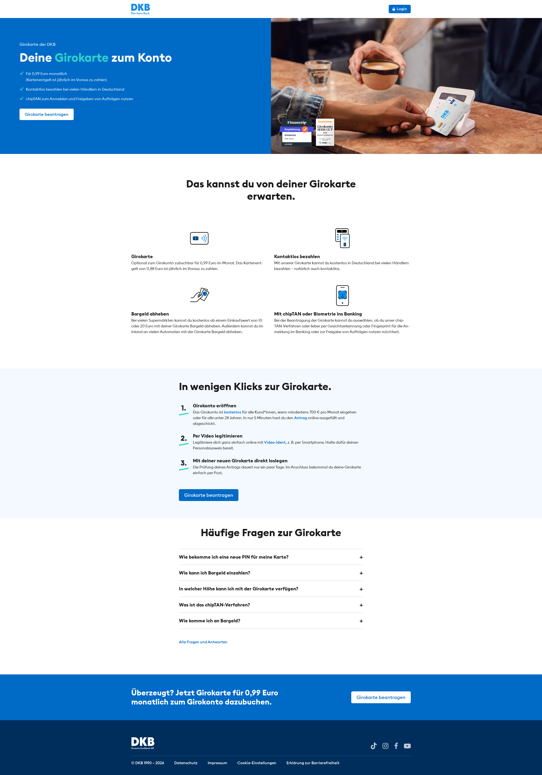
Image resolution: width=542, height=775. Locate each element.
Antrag (300, 417)
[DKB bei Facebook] (396, 745)
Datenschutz (186, 762)
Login (401, 8)
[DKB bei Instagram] (385, 745)
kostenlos (232, 412)
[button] (271, 557)
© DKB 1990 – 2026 (147, 762)
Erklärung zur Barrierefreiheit (312, 762)
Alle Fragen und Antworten (203, 641)
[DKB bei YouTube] (374, 745)
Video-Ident (275, 442)
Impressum (217, 762)
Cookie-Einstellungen (256, 762)
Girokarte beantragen (46, 114)
